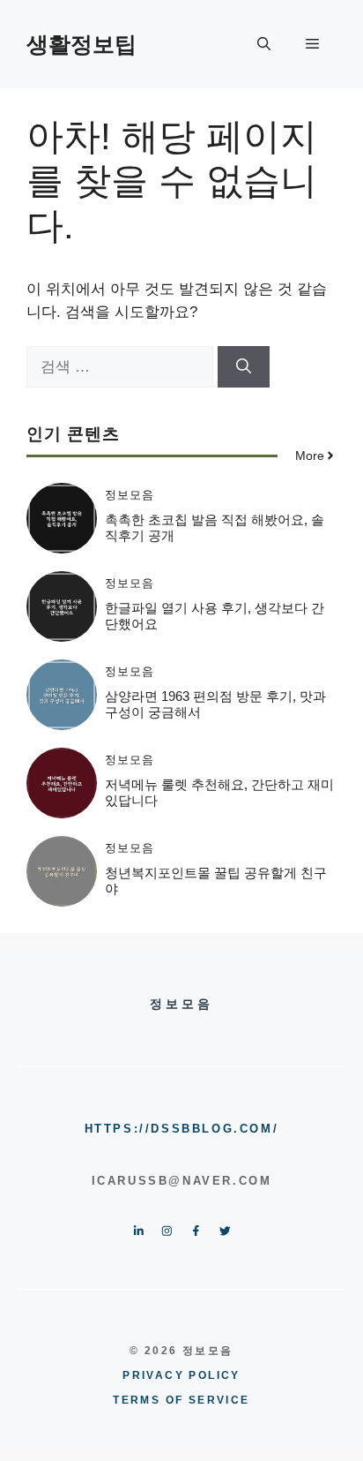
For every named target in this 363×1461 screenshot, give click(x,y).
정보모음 (129, 495)
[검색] (244, 367)
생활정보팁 (81, 44)
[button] (264, 44)
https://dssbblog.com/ (182, 1128)
